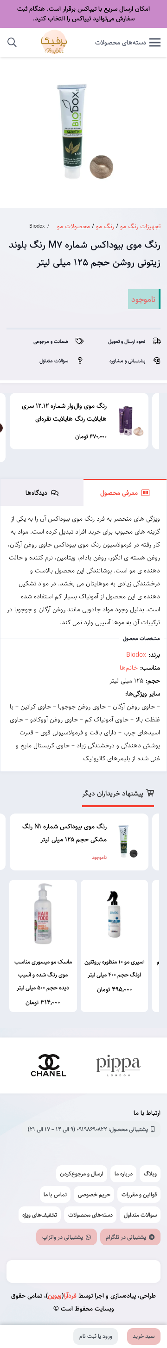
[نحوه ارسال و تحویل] (153, 341)
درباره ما (124, 1173)
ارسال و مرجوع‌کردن (81, 1173)
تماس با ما (55, 1194)
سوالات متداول (140, 1214)
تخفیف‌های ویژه (39, 1214)
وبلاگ (150, 1173)
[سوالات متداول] (76, 360)
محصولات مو (73, 226)
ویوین (55, 1296)
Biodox (37, 226)
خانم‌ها (129, 668)
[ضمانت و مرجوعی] (76, 341)
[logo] (54, 42)
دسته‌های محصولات (90, 1214)
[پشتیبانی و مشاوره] (153, 360)
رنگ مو (105, 226)
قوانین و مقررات (139, 1194)
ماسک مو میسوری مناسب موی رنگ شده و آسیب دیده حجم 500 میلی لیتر (43, 974)
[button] (12, 42)
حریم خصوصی (94, 1194)
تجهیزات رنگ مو (140, 226)
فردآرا (70, 1296)
